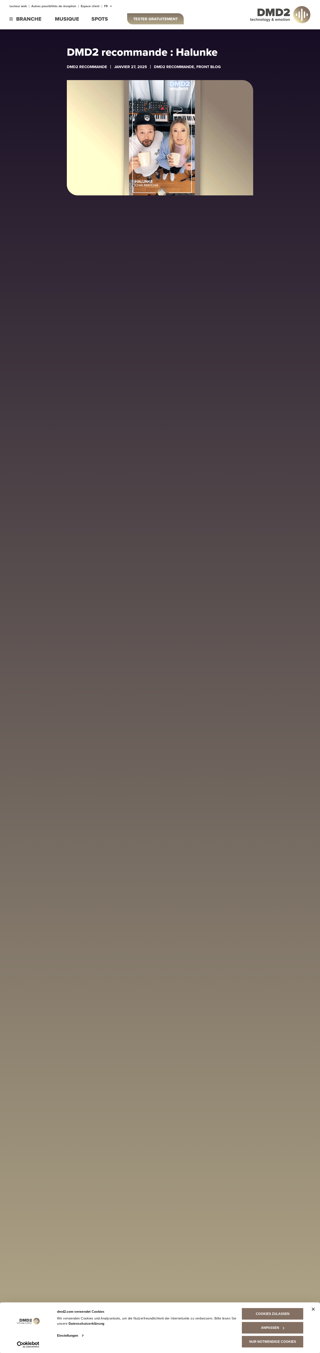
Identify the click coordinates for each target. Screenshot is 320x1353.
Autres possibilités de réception (53, 6)
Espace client (90, 6)
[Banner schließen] (313, 1309)
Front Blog (208, 67)
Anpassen (270, 1327)
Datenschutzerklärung (86, 1323)
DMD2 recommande (87, 67)
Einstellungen (67, 1335)
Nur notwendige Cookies (272, 1341)
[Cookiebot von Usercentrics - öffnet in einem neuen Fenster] (28, 1344)
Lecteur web (18, 6)
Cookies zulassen (273, 1314)
